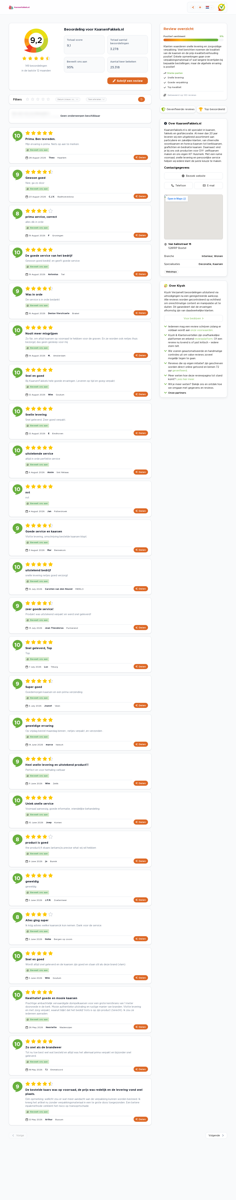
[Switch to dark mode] (200, 7)
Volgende (214, 1135)
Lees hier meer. (185, 379)
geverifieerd (179, 370)
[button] (193, 392)
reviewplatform (204, 338)
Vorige (20, 1135)
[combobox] (67, 99)
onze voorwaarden (202, 330)
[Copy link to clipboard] (193, 7)
